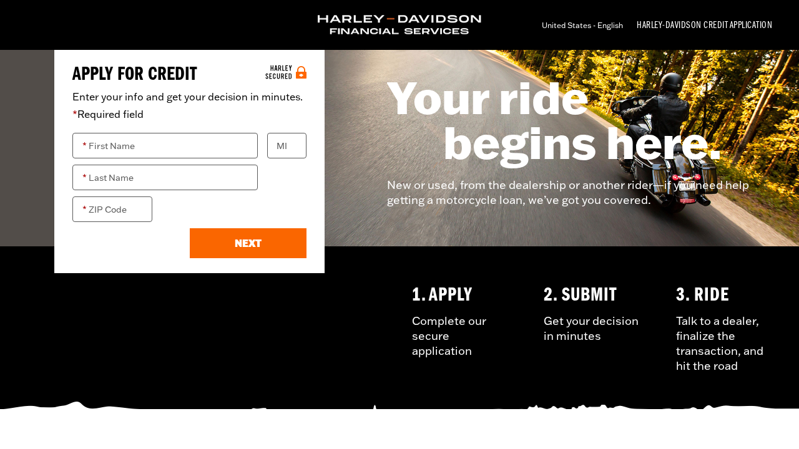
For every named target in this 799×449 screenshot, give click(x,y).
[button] (248, 243)
